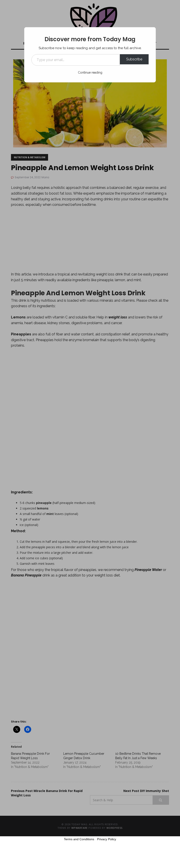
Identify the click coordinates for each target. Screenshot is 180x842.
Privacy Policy (106, 839)
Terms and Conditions (79, 839)
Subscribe (134, 59)
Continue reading (90, 72)
